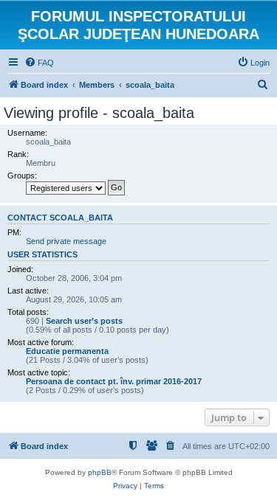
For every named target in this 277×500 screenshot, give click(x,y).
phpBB (100, 472)
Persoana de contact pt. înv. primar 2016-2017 (114, 381)
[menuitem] (39, 63)
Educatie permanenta (67, 351)
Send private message (66, 241)
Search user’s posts (84, 320)
